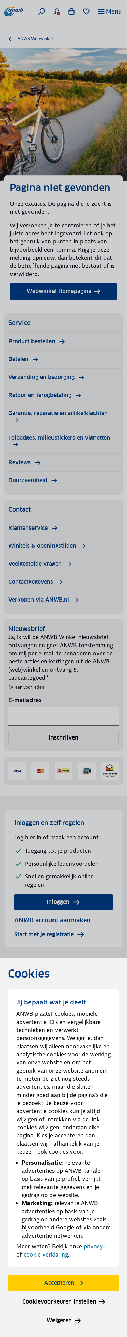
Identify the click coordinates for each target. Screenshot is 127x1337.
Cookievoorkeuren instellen (59, 1301)
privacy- (94, 1246)
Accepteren (59, 1282)
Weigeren (59, 1320)
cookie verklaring (46, 1254)
